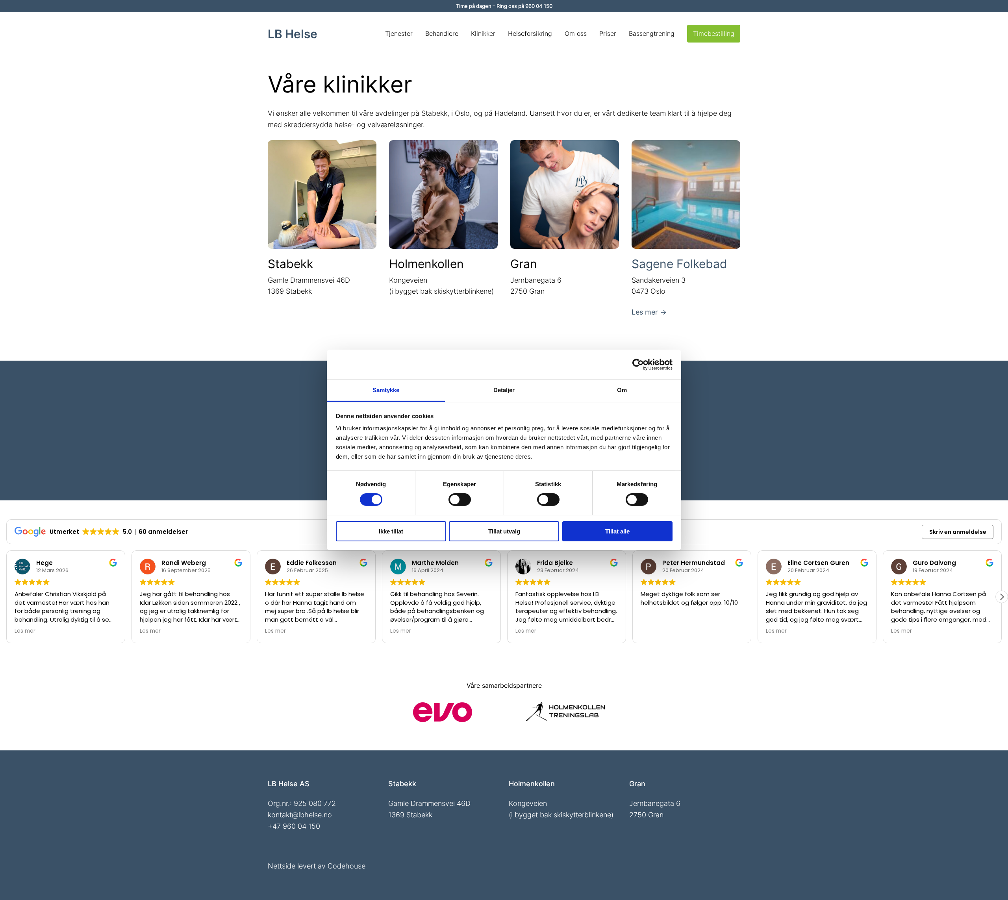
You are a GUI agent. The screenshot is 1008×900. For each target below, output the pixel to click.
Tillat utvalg (504, 531)
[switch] (459, 499)
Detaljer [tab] (504, 390)
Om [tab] (622, 390)
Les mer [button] (29, 631)
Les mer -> (649, 312)
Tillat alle (617, 531)
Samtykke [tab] (386, 390)
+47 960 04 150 (294, 826)
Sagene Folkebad (679, 264)
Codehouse (346, 866)
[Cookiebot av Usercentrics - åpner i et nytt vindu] (638, 364)
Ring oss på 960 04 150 (524, 6)
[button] (1002, 597)
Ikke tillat (391, 531)
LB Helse (292, 34)
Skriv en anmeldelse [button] (957, 532)
